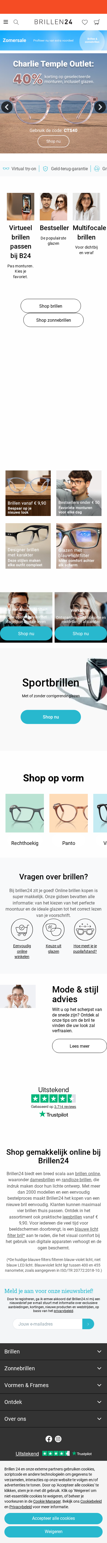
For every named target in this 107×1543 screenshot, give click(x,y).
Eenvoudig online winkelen (22, 951)
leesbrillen (72, 1217)
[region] (20, 206)
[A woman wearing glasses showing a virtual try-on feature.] (18, 996)
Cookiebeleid (91, 1501)
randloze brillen (76, 1179)
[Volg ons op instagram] (58, 1439)
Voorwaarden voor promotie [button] (53, 156)
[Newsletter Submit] (88, 1323)
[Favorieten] (85, 22)
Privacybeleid (20, 1507)
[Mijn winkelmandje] (97, 22)
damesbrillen (42, 1179)
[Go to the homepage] (53, 22)
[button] (7, 107)
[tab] (53, 1351)
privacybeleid (63, 1311)
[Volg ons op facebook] (49, 1439)
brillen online (87, 1173)
